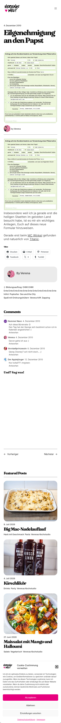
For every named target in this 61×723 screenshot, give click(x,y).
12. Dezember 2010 (34, 359)
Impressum (41, 719)
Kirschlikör (15, 583)
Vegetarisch (16, 651)
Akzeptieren (30, 697)
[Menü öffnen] (55, 8)
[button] (56, 666)
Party (13, 588)
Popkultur (14, 294)
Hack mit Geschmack (14, 534)
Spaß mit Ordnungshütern (16, 297)
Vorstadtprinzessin (17, 348)
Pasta (27, 534)
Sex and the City (28, 294)
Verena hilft (35, 297)
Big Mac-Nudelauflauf (25, 529)
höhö (6, 294)
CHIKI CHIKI (28, 287)
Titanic (34, 239)
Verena (11, 337)
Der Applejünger (16, 359)
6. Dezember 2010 (36, 348)
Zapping (46, 297)
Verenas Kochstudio (41, 534)
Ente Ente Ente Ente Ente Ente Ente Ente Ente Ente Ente (30, 290)
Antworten (13, 332)
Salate (7, 651)
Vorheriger (12, 454)
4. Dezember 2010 (31, 321)
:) (4, 287)
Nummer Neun (15, 321)
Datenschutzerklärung (26, 719)
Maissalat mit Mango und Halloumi (28, 644)
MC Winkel (35, 235)
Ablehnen (30, 705)
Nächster (49, 454)
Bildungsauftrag (14, 287)
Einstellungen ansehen (30, 713)
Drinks (7, 588)
